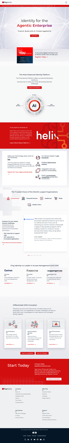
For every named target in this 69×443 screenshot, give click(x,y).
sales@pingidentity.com (42, 366)
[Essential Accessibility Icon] (34, 432)
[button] (29, 255)
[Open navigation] (66, 2)
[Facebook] (31, 439)
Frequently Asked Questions (49, 419)
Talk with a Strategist (20, 413)
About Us (17, 392)
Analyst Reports (46, 398)
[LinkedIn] (28, 439)
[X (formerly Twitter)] (25, 439)
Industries (44, 396)
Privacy (29, 435)
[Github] (37, 439)
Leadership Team (19, 396)
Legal (24, 435)
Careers (17, 398)
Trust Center (18, 400)
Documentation (46, 417)
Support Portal (46, 413)
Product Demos (19, 417)
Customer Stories (46, 392)
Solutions (44, 394)
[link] (34, 36)
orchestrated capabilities (48, 176)
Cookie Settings (41, 435)
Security (34, 435)
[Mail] (40, 439)
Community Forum (47, 415)
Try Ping (17, 415)
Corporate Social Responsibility (23, 394)
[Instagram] (44, 439)
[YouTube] (34, 439)
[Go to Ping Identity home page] (7, 2)
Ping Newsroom (19, 402)
